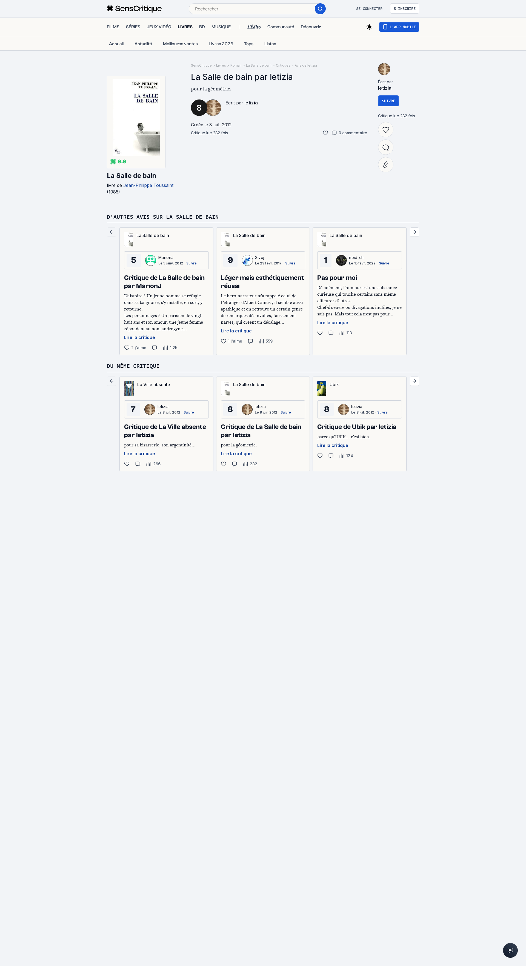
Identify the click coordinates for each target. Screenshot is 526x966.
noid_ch (356, 257)
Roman (236, 65)
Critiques (283, 65)
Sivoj (259, 257)
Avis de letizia (306, 65)
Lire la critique (139, 337)
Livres (221, 65)
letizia (251, 103)
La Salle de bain (131, 175)
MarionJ (165, 257)
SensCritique (201, 65)
